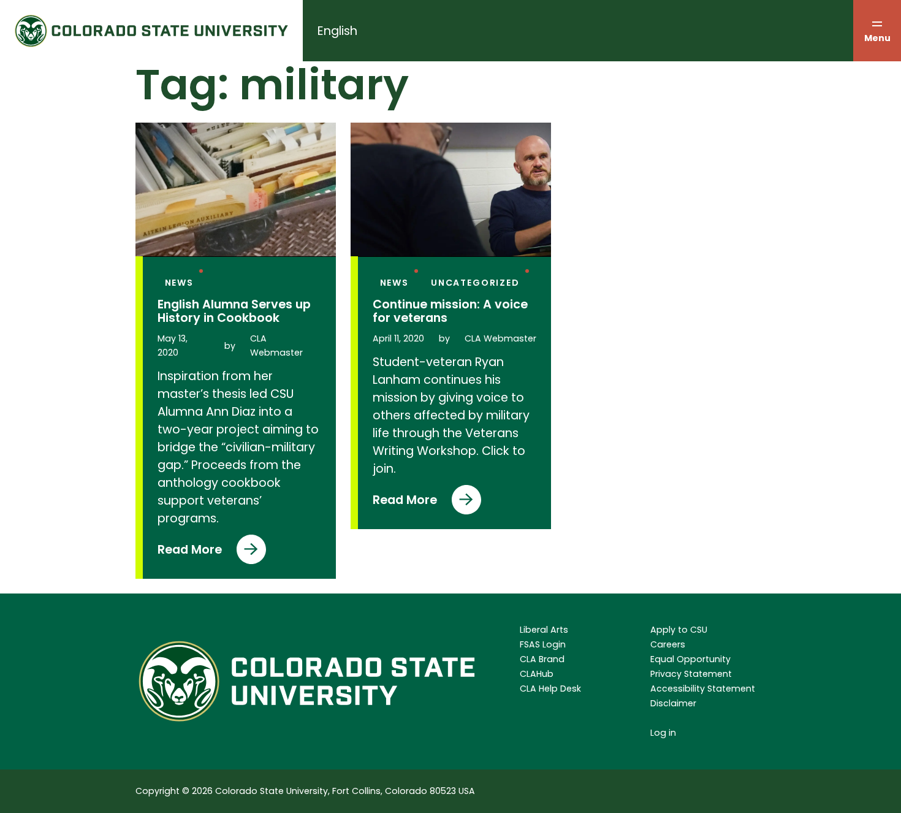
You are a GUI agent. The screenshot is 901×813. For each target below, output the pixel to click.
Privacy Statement (691, 674)
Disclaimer (673, 703)
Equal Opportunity (690, 659)
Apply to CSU (678, 630)
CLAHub (536, 674)
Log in (663, 733)
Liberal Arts (544, 630)
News (179, 283)
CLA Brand (542, 659)
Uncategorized (475, 283)
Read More (190, 552)
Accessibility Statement (702, 688)
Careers (667, 644)
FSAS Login (543, 644)
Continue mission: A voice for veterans (450, 311)
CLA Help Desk (550, 688)
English (337, 31)
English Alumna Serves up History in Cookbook (234, 311)
